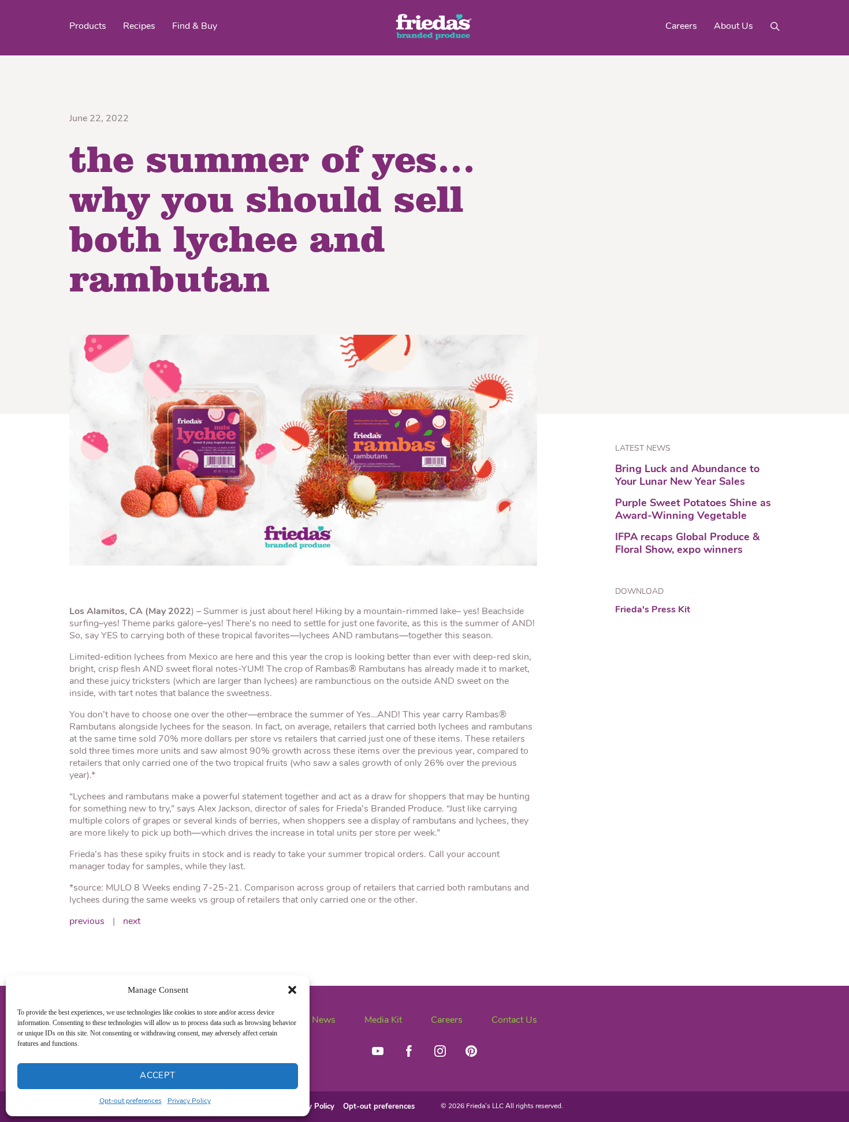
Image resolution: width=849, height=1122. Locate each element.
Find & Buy (194, 26)
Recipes (139, 26)
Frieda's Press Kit (652, 610)
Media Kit (383, 1020)
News (324, 1020)
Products (87, 26)
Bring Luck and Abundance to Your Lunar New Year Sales (687, 476)
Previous (87, 921)
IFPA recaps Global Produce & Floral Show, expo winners (687, 544)
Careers (681, 26)
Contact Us (514, 1020)
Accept (158, 1076)
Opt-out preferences (130, 1101)
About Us (733, 26)
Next (131, 921)
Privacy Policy (189, 1101)
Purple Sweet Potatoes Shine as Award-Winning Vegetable (693, 510)
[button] (292, 990)
